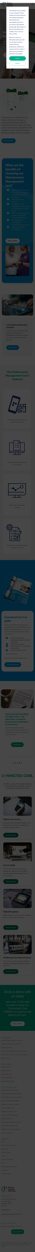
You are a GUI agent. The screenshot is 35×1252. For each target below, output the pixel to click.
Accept (17, 58)
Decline (17, 63)
